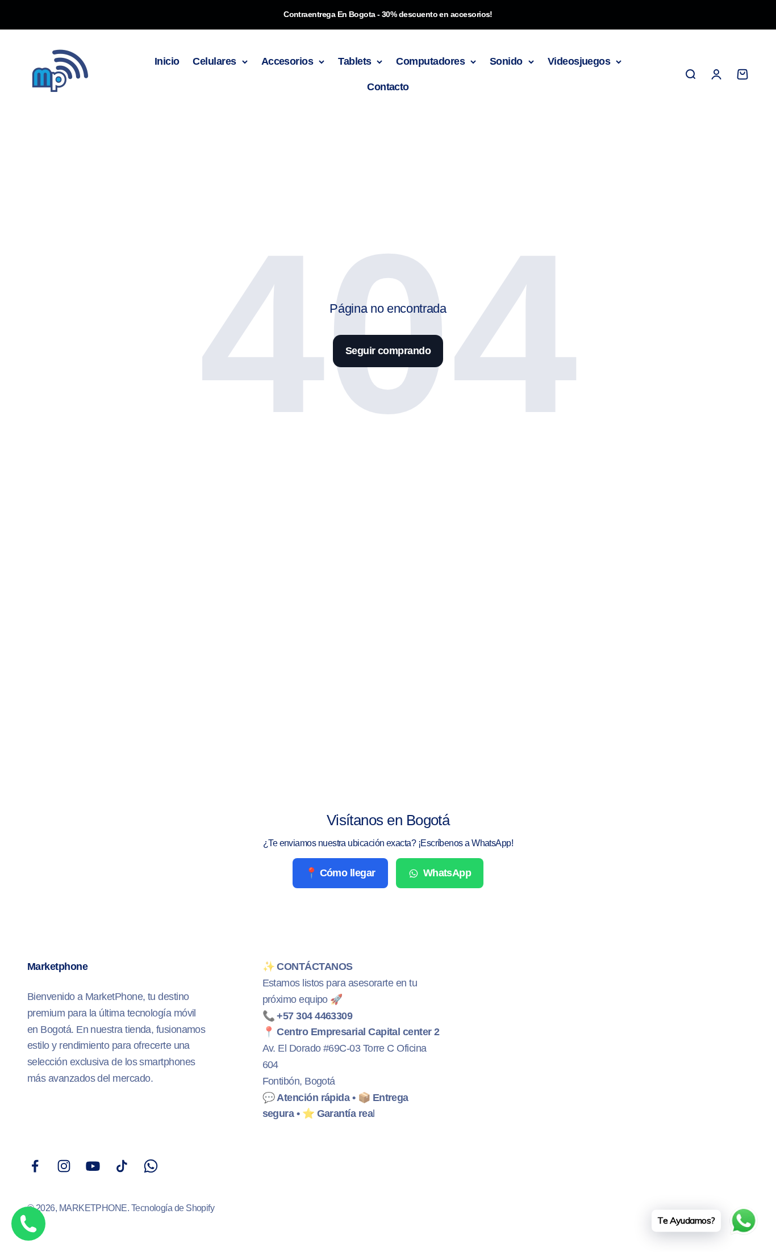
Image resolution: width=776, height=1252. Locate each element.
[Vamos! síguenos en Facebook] (35, 1166)
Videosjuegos (579, 61)
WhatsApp (447, 873)
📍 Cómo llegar (340, 873)
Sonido (506, 61)
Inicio (167, 61)
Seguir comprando (388, 350)
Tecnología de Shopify (173, 1208)
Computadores (430, 61)
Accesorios (287, 61)
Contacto (388, 87)
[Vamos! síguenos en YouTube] (93, 1166)
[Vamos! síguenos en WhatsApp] (150, 1166)
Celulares (214, 61)
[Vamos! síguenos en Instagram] (64, 1166)
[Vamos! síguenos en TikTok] (122, 1166)
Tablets (354, 61)
